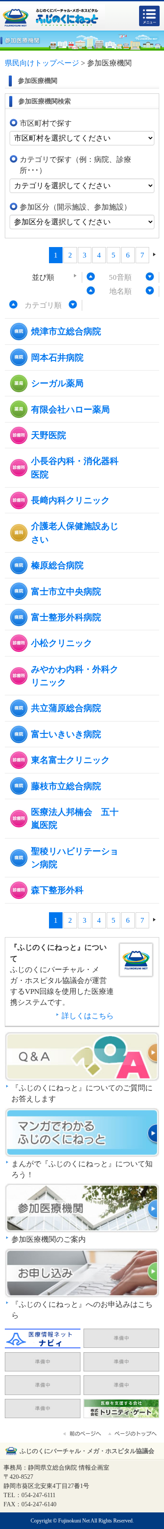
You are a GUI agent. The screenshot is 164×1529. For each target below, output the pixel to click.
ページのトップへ (133, 1433)
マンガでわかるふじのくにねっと (82, 1133)
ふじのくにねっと (136, 966)
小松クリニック (61, 643)
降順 (150, 276)
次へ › (154, 254)
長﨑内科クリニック (70, 500)
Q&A (82, 1057)
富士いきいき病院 (66, 734)
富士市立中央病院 (66, 591)
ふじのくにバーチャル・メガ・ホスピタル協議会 (87, 1451)
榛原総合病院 (57, 565)
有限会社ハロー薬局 (70, 409)
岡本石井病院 (57, 357)
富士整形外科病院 (66, 617)
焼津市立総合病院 (66, 331)
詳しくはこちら (88, 1016)
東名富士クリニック (70, 760)
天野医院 (48, 435)
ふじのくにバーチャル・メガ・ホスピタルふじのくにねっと (52, 17)
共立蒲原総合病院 (66, 708)
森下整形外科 (57, 890)
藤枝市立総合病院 (66, 786)
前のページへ (83, 1433)
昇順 (91, 276)
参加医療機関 (82, 1208)
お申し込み (82, 1273)
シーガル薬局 (57, 383)
